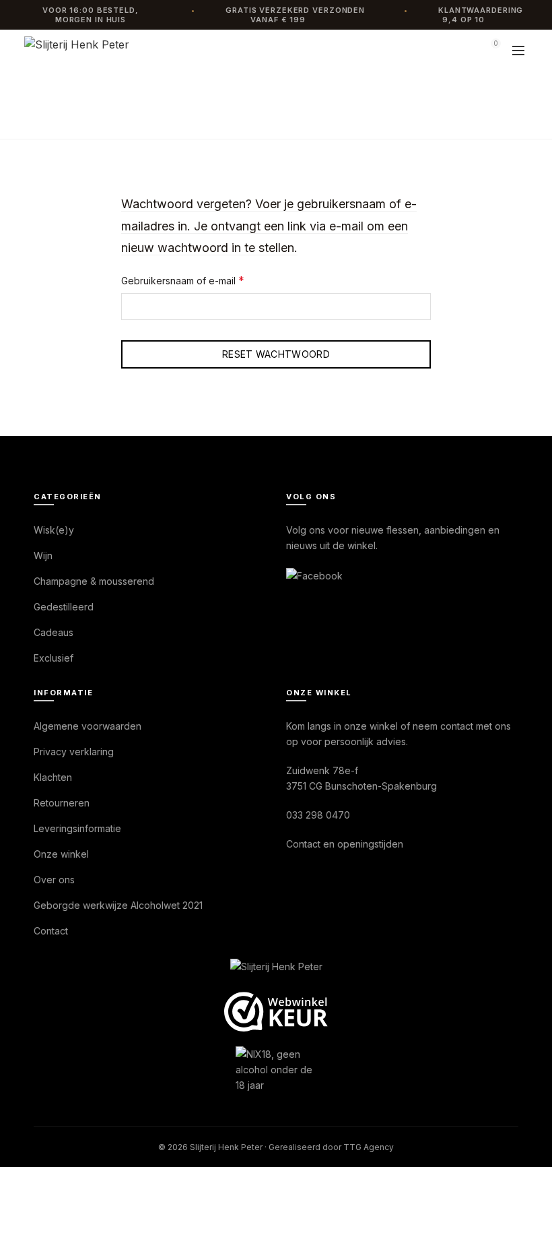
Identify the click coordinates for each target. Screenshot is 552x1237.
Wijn (43, 555)
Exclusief (53, 658)
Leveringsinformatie (77, 828)
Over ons (54, 879)
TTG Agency (368, 1147)
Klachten (53, 777)
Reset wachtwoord (276, 354)
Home (251, 118)
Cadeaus (53, 632)
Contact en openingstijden (344, 844)
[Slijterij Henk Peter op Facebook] (314, 574)
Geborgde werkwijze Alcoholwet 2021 (118, 905)
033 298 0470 (318, 815)
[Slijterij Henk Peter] (276, 967)
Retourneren (62, 802)
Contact (51, 931)
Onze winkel (61, 854)
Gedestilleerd (64, 606)
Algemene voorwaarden (87, 726)
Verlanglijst (458, 50)
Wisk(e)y (54, 530)
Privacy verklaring (74, 751)
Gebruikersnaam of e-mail (198, 280)
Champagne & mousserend (94, 581)
